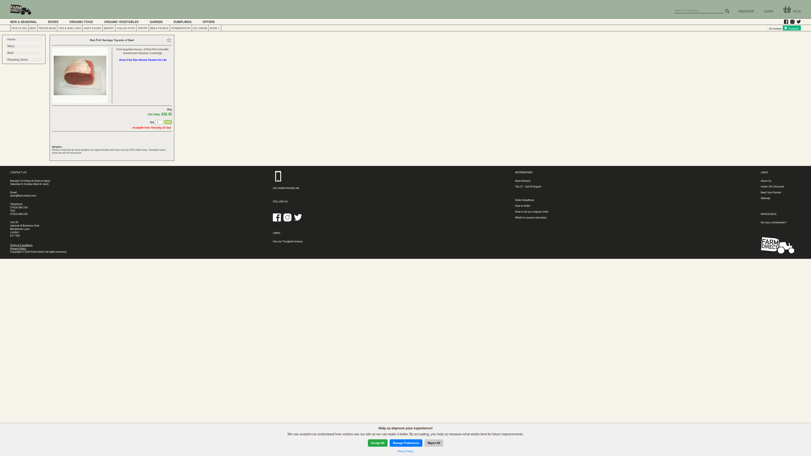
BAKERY (109, 28)
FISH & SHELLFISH (70, 28)
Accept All (377, 443)
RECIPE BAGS (47, 28)
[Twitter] (798, 22)
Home (11, 39)
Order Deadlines (524, 200)
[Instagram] (791, 22)
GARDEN (156, 22)
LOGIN (768, 11)
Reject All (434, 443)
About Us (766, 180)
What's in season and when (531, 217)
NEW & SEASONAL (23, 22)
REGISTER (746, 11)
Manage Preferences (406, 443)
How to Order (522, 205)
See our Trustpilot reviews (288, 241)
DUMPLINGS (182, 22)
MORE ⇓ (215, 28)
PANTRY (143, 28)
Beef (10, 52)
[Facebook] (785, 22)
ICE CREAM (200, 28)
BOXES (53, 22)
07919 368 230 (19, 207)
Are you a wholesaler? (774, 222)
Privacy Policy (18, 248)
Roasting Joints (17, 59)
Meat (10, 46)
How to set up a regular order (531, 211)
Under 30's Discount (772, 186)
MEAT (33, 28)
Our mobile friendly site (286, 188)
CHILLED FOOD (125, 28)
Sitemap (765, 198)
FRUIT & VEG (19, 28)
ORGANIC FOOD (81, 22)
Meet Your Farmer (771, 192)
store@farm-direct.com (23, 195)
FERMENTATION (181, 28)
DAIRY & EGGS (92, 28)
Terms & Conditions (21, 245)
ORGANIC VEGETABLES (121, 22)
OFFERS (209, 22)
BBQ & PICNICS (159, 28)
